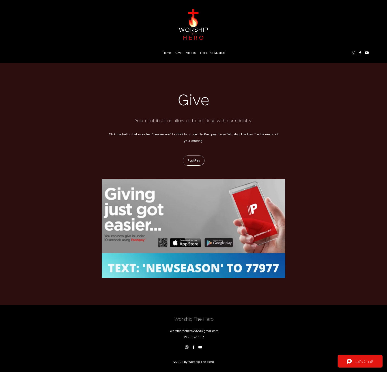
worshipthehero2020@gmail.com (194, 331)
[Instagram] (353, 52)
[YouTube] (367, 52)
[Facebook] (360, 52)
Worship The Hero (194, 319)
